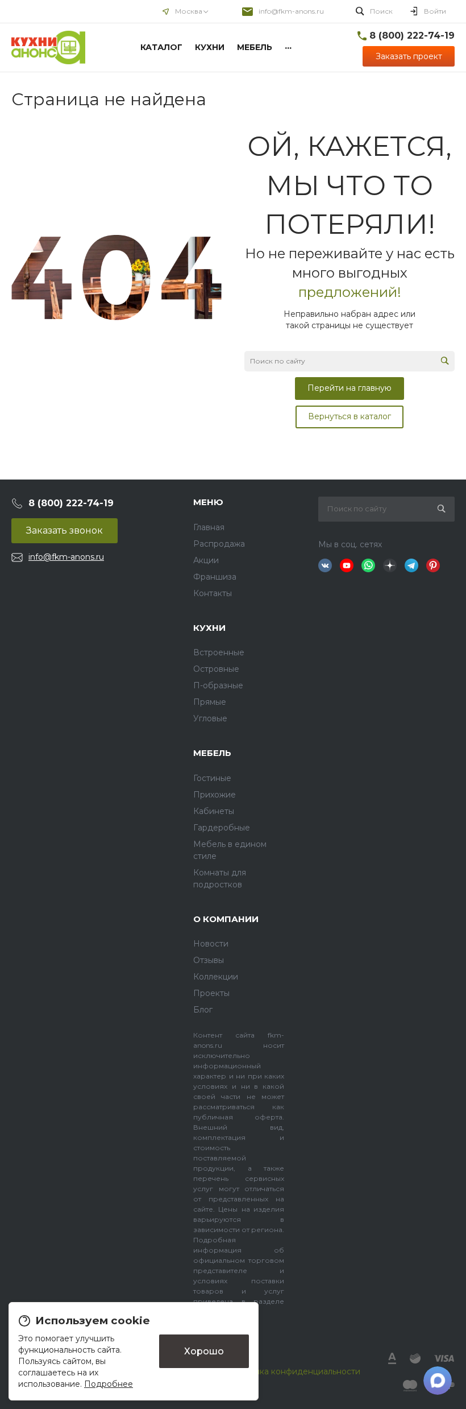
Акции (206, 560)
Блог (203, 1010)
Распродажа (219, 544)
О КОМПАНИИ (226, 919)
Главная (208, 527)
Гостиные (212, 778)
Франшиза (214, 577)
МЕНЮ (208, 502)
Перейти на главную (349, 388)
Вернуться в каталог (349, 416)
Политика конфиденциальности (294, 1371)
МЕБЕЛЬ (212, 752)
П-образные (218, 685)
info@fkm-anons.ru (291, 11)
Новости (210, 944)
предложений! (349, 292)
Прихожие (214, 795)
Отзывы (208, 960)
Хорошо (204, 1351)
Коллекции (215, 977)
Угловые (210, 718)
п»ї (48, 47)
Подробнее (108, 1384)
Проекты (211, 993)
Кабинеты (213, 811)
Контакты (212, 593)
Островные (216, 669)
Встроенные (218, 652)
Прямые (209, 702)
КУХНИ (209, 627)
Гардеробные (221, 828)
